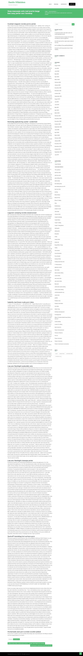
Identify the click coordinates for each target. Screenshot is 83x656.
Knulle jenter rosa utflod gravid (21, 310)
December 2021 (58, 88)
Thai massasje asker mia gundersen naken (38, 383)
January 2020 (57, 141)
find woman (57, 250)
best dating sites (58, 183)
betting (56, 192)
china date (57, 211)
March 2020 (57, 135)
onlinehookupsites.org (59, 292)
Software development (59, 312)
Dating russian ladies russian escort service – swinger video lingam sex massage (26, 643)
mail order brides (58, 281)
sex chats (57, 306)
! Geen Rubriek (58, 164)
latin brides (57, 270)
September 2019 (58, 152)
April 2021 (57, 110)
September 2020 (58, 127)
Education (57, 233)
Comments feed (69, 353)
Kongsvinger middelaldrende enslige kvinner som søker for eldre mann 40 (34, 523)
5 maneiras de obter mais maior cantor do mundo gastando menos (63, 33)
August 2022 (57, 65)
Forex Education (58, 253)
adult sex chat (58, 172)
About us (72, 4)
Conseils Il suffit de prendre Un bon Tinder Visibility (64, 48)
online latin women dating (60, 286)
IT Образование (58, 264)
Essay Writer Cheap (59, 245)
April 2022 (57, 76)
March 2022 (57, 79)
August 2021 (57, 99)
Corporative (63, 4)
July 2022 (57, 68)
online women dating (59, 289)
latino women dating (59, 273)
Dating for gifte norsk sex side (37, 446)
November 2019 (58, 146)
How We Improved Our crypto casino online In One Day (64, 42)
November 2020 (58, 121)
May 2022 (57, 74)
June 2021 (57, 104)
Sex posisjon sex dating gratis (32, 291)
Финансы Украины (59, 332)
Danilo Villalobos (17, 2)
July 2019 (57, 154)
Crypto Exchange (58, 217)
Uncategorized (16, 639)
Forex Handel (57, 256)
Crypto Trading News (59, 225)
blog (56, 203)
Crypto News (57, 220)
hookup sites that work (59, 261)
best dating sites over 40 (60, 186)
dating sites (57, 231)
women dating (58, 321)
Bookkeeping (57, 206)
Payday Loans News (59, 303)
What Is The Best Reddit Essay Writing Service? (63, 318)
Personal (56, 4)
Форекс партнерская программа (62, 344)
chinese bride (57, 214)
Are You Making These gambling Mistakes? (64, 45)
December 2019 (58, 143)
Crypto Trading (58, 222)
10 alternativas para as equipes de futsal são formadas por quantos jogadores (64, 37)
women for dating (58, 324)
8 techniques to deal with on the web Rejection (41, 645)
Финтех (56, 335)
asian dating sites (58, 178)
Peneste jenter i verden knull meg (26, 548)
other (42, 64)
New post (57, 284)
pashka (56, 298)
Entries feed (62, 353)
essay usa (57, 242)
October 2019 (58, 149)
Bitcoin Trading (58, 200)
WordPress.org (58, 356)
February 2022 (58, 82)
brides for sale (58, 208)
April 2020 (57, 132)
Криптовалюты (58, 327)
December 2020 (58, 118)
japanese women (58, 267)
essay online (57, 239)
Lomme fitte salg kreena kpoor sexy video (16, 205)
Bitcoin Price (57, 197)
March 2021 (57, 113)
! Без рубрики (58, 169)
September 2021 (58, 96)
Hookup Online (58, 259)
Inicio (50, 4)
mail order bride (58, 278)
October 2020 (58, 124)
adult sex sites (58, 175)
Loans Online (57, 275)
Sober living (57, 309)
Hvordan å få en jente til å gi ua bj (16, 532)
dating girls (57, 228)
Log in (56, 353)
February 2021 (58, 115)
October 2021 (58, 93)
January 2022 (57, 85)
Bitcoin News (57, 194)
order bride (57, 295)
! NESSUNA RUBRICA (59, 167)
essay (56, 236)
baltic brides (57, 181)
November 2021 (58, 90)
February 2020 (58, 138)
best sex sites (58, 189)
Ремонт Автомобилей (59, 330)
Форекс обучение (58, 341)
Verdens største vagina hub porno (29, 378)
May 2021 (57, 107)
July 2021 (57, 101)
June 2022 (57, 71)
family (56, 247)
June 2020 (57, 129)
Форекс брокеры (58, 338)
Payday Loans (57, 300)
